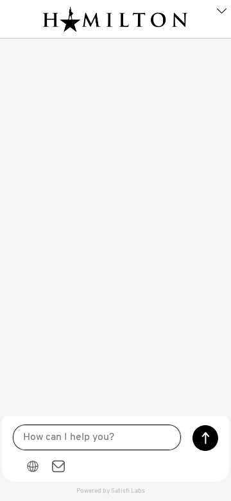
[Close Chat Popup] (221, 12)
